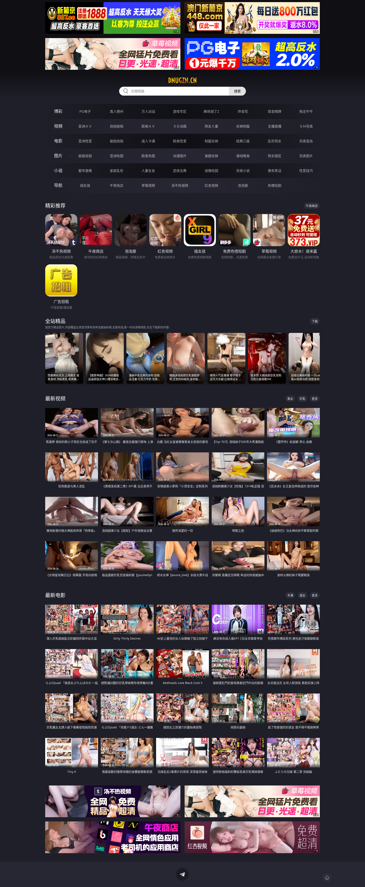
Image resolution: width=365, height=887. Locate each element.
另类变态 (306, 141)
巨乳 (302, 399)
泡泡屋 (243, 185)
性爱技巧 (306, 170)
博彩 (58, 111)
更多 (315, 399)
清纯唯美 (243, 156)
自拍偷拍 (116, 126)
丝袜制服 (243, 126)
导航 (58, 185)
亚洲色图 (116, 156)
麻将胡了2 (211, 111)
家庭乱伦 (116, 170)
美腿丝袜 (211, 156)
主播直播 (274, 126)
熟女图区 (274, 156)
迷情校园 (211, 170)
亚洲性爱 (85, 141)
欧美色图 (148, 156)
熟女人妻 (211, 126)
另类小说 (243, 170)
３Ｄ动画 (180, 126)
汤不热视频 (179, 185)
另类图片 (306, 156)
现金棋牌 (274, 111)
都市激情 (85, 170)
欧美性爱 (180, 141)
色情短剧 (274, 185)
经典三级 (243, 141)
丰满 (290, 595)
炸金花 (243, 111)
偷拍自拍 (116, 141)
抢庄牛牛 (306, 111)
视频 (58, 126)
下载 (315, 321)
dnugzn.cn (182, 80)
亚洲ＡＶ (85, 126)
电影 (58, 141)
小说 (58, 170)
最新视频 (55, 398)
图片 (58, 156)
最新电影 (55, 595)
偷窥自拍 (85, 156)
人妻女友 (148, 170)
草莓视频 (148, 185)
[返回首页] (327, 878)
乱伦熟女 (274, 141)
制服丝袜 (211, 141)
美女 (290, 399)
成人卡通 (148, 141)
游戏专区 (180, 111)
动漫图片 (180, 156)
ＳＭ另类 (306, 126)
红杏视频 (211, 185)
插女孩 (85, 185)
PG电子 (85, 111)
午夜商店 (116, 185)
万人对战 (148, 111)
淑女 (302, 595)
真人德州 (116, 111)
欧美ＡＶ (148, 126)
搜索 (237, 91)
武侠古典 (180, 170)
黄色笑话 (274, 170)
